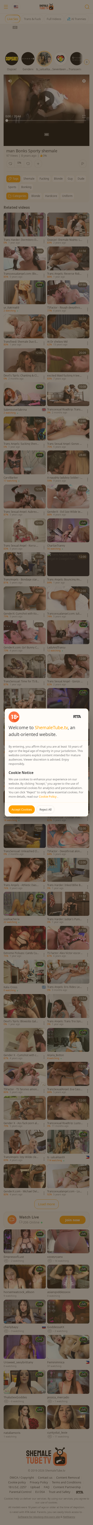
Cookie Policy (48, 796)
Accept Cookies (22, 809)
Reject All (45, 809)
